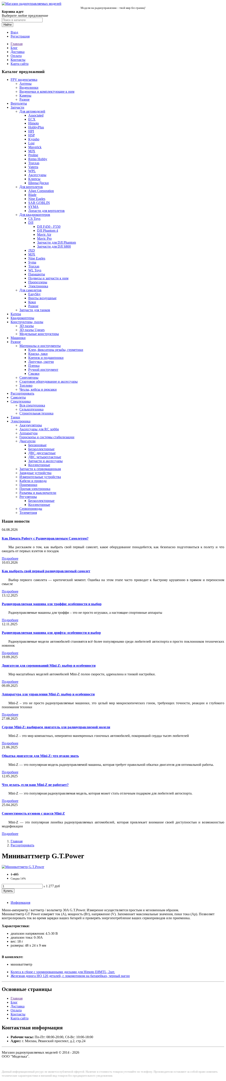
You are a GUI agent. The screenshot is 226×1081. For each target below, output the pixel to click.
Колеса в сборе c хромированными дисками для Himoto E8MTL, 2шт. (63, 972)
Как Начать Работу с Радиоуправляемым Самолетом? (45, 538)
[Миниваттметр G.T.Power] (23, 867)
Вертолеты (19, 103)
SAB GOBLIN (39, 203)
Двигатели (27, 441)
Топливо (25, 385)
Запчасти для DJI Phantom (56, 242)
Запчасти (17, 107)
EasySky (34, 294)
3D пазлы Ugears (32, 330)
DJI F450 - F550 (48, 226)
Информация (20, 902)
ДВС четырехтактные (44, 457)
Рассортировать (22, 393)
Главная (17, 44)
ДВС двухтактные (42, 453)
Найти (7, 24)
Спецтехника (21, 401)
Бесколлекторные (41, 449)
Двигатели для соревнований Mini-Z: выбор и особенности (49, 665)
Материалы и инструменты (40, 346)
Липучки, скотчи (41, 361)
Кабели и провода (33, 481)
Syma (32, 262)
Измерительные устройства (40, 477)
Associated (35, 115)
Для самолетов (30, 290)
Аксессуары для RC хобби (39, 429)
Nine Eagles (36, 199)
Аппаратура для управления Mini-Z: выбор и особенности (48, 694)
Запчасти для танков (34, 310)
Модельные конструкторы (39, 334)
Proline (33, 155)
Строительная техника (36, 413)
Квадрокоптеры (22, 318)
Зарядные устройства (35, 473)
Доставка (17, 52)
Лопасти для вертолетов (46, 211)
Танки (15, 417)
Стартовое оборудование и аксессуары (48, 381)
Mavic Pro (44, 238)
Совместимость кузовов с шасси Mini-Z (33, 813)
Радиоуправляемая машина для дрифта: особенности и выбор (51, 633)
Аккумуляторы (30, 425)
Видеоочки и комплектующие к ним (46, 91)
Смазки (34, 373)
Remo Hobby (37, 159)
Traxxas (33, 163)
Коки (32, 302)
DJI (30, 222)
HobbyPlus (36, 127)
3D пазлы (26, 326)
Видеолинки (28, 87)
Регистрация (20, 36)
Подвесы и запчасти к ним (48, 278)
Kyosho (33, 139)
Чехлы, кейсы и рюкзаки (38, 389)
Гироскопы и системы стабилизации (46, 437)
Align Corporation (41, 191)
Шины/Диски (38, 183)
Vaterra (33, 167)
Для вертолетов (31, 187)
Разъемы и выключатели (37, 493)
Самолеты (18, 397)
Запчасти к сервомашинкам (40, 469)
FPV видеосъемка (24, 79)
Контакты (18, 60)
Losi (31, 143)
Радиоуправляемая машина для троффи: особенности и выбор (52, 604)
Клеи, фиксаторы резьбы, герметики (55, 350)
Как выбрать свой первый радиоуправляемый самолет (46, 571)
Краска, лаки (38, 354)
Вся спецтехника (32, 405)
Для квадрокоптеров (34, 215)
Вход (14, 32)
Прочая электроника (34, 489)
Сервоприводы (30, 508)
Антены (25, 83)
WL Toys (34, 270)
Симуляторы (28, 377)
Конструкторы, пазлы (27, 322)
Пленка (34, 365)
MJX (31, 151)
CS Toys (34, 218)
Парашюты (36, 274)
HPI (31, 131)
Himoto (33, 123)
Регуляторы (28, 497)
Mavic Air (44, 234)
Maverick (34, 147)
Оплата (16, 56)
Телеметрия (28, 512)
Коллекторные (39, 465)
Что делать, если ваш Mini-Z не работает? (35, 785)
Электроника (38, 286)
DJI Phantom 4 (47, 230)
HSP (31, 135)
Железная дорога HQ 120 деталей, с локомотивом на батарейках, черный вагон (70, 976)
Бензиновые (37, 445)
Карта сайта (19, 64)
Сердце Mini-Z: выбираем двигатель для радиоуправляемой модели (56, 727)
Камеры (25, 95)
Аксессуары (37, 175)
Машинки (18, 338)
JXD (31, 250)
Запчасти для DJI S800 (54, 246)
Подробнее (10, 558)
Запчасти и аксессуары (45, 461)
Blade (32, 195)
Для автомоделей (32, 111)
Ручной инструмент (43, 369)
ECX (32, 119)
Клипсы (34, 179)
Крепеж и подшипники (46, 358)
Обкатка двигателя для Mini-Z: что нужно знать (40, 756)
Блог (14, 48)
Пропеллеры (37, 282)
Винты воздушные (42, 298)
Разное (24, 99)
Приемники (28, 485)
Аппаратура (28, 433)
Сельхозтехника (31, 409)
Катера (16, 314)
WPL (32, 171)
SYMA (33, 207)
